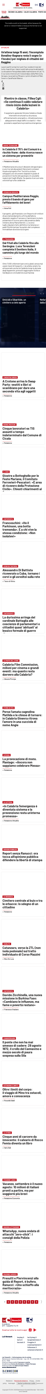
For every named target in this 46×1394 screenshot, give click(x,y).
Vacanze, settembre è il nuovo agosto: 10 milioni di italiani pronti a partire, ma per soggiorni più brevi (22, 1189)
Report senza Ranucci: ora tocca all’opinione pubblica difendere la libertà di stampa (22, 856)
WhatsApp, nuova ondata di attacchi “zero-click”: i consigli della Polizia (21, 1234)
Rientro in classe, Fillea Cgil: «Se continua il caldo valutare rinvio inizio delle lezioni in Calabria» (23, 103)
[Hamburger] (3, 5)
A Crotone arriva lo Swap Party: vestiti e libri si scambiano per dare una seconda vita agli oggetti (19, 386)
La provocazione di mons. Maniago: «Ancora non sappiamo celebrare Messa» (21, 762)
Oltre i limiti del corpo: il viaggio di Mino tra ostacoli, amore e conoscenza (22, 1092)
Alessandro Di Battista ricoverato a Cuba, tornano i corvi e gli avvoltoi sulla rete (21, 573)
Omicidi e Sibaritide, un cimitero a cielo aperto (14, 301)
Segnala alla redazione (21, 1381)
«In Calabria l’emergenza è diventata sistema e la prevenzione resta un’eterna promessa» (21, 811)
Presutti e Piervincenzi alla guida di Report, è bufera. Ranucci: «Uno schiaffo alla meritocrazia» (20, 1283)
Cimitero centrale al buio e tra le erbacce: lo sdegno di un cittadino (22, 904)
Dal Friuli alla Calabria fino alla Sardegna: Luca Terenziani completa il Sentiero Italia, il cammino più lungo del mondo (20, 247)
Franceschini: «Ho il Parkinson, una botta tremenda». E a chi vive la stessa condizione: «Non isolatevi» (19, 529)
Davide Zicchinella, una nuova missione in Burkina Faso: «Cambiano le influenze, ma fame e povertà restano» (22, 1000)
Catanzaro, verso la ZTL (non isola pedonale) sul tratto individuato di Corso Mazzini (21, 951)
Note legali (11, 1383)
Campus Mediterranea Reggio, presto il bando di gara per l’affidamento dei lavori (20, 199)
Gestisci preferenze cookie (26, 1383)
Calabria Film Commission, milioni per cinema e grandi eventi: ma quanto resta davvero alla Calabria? (20, 669)
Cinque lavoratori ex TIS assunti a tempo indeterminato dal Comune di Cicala (22, 433)
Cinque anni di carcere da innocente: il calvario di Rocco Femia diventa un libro (22, 1140)
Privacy (31, 1381)
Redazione (9, 1381)
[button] (2, 81)
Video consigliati (23, 293)
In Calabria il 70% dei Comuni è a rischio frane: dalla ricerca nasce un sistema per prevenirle (22, 152)
